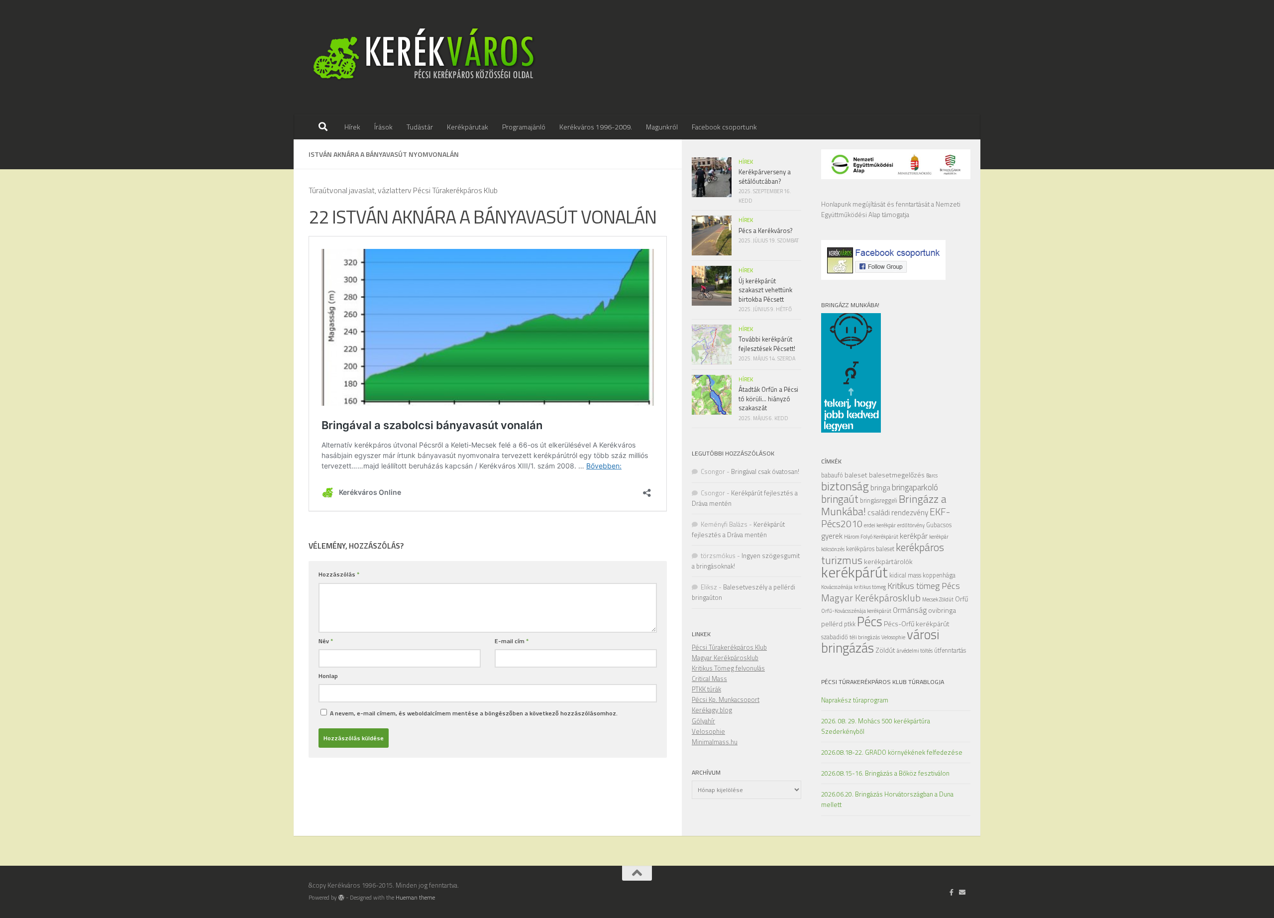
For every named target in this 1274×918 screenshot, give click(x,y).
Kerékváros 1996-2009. (595, 126)
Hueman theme (415, 897)
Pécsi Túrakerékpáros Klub (729, 647)
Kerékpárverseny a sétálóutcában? (765, 176)
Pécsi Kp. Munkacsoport (725, 699)
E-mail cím (512, 641)
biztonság (845, 486)
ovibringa (942, 610)
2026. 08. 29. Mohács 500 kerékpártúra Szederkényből (875, 726)
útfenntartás (950, 650)
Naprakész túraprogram (854, 700)
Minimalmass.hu (715, 742)
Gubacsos (939, 525)
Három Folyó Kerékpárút (871, 537)
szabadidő (834, 637)
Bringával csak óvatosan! (765, 471)
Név (325, 641)
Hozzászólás (338, 574)
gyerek (832, 536)
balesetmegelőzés (897, 474)
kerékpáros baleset (870, 549)
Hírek (352, 126)
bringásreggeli (878, 500)
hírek (746, 162)
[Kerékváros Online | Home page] (424, 57)
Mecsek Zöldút (938, 599)
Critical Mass (709, 679)
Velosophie (893, 637)
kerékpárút (854, 572)
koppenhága (939, 575)
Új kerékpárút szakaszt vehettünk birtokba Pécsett (765, 290)
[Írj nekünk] (962, 892)
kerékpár (914, 536)
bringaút (839, 499)
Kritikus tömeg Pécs (923, 585)
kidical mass (905, 575)
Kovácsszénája (836, 587)
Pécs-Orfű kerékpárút (917, 623)
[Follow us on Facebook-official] (952, 892)
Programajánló (523, 126)
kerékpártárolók (888, 561)
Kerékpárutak (467, 126)
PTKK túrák (706, 689)
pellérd (832, 623)
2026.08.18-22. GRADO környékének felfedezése (891, 752)
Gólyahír (703, 721)
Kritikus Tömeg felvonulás (728, 668)
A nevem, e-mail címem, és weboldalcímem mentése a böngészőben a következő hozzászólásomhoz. (474, 713)
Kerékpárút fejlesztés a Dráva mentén (738, 529)
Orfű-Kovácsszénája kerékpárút (856, 611)
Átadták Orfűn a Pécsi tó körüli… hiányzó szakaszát (768, 398)
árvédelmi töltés (915, 651)
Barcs (932, 475)
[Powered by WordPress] (341, 898)
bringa (880, 487)
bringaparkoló (915, 487)
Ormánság (910, 610)
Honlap (328, 676)
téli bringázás (864, 637)
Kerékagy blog (712, 710)
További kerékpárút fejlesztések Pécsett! (767, 343)
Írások (383, 126)
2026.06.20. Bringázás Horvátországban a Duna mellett (887, 799)
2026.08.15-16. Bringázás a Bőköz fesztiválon (885, 773)
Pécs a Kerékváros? (765, 230)
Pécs (869, 621)
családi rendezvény (897, 512)
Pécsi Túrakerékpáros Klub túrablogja (882, 682)
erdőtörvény (911, 525)
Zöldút (885, 650)
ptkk (849, 624)
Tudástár (420, 126)
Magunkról (662, 126)
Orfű (961, 598)
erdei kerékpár (880, 525)
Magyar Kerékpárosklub (871, 597)
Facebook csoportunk (724, 126)
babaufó (832, 475)
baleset (856, 474)
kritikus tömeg (870, 587)
